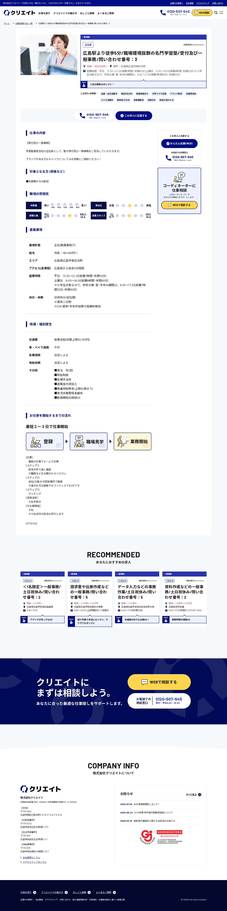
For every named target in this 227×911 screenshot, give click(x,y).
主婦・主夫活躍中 (109, 93)
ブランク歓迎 (176, 93)
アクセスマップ (202, 3)
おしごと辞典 (87, 13)
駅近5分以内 (126, 93)
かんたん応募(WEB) (181, 143)
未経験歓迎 (139, 100)
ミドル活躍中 (107, 100)
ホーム (7, 23)
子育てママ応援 (159, 93)
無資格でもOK (123, 100)
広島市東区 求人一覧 (24, 23)
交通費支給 (191, 93)
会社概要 (189, 3)
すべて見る (191, 794)
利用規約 (93, 900)
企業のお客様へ (176, 3)
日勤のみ (152, 100)
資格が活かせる (166, 100)
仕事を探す (44, 13)
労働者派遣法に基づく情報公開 (112, 900)
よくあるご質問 (105, 13)
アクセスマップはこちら (35, 862)
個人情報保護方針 (79, 900)
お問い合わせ (217, 3)
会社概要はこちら (31, 857)
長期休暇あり (142, 93)
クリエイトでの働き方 (65, 13)
